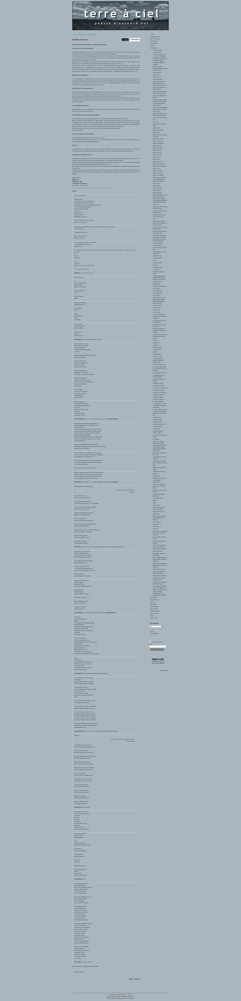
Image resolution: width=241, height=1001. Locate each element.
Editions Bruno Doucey (158, 130)
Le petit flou (155, 345)
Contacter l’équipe (154, 633)
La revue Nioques (157, 295)
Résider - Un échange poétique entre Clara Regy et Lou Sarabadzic (159, 517)
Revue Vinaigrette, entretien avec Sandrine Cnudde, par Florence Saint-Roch (160, 559)
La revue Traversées (157, 305)
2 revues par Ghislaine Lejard (159, 55)
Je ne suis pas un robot (156, 642)
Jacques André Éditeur (158, 243)
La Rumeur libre (156, 307)
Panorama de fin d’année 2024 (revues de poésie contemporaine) (159, 480)
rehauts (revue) (156, 513)
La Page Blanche (156, 284)
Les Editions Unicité (157, 422)
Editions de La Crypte (157, 141)
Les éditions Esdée (157, 52)
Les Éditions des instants (158, 390)
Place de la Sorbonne (157, 498)
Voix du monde (153, 41)
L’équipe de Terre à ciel (155, 611)
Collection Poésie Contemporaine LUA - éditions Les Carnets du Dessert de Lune (160, 109)
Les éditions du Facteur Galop (159, 392)
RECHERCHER (154, 623)
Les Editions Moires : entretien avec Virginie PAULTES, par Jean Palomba (159, 405)
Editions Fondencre (157, 152)
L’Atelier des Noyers (157, 255)
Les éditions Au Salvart (158, 383)
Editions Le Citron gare (158, 173)
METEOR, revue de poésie (159, 471)
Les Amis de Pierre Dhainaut (159, 364)
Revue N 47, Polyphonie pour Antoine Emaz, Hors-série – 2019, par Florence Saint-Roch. (160, 547)
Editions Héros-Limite (158, 161)
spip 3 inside (111, 994)
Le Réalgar (155, 352)
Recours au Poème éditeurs (159, 511)
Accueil (75, 34)
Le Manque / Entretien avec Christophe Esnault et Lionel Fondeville (159, 330)
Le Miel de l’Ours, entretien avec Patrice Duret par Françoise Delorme (160, 336)
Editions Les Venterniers (158, 175)
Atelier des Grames (157, 77)
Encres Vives (156, 204)
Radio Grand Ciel (154, 608)
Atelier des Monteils (157, 79)
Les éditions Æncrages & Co (159, 424)
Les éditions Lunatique (158, 397)
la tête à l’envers (156, 310)
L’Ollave (155, 260)
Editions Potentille (157, 190)
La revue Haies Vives (157, 293)
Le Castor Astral (156, 312)
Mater (154, 465)
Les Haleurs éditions (157, 426)
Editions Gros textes (157, 154)
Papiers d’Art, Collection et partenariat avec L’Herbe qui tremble (159, 486)
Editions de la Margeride (158, 143)
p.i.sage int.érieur (156, 476)
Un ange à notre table (155, 36)
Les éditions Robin (157, 417)
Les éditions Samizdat (157, 419)
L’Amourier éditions (157, 245)
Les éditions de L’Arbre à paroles (160, 388)
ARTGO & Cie (156, 74)
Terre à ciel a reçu (154, 613)
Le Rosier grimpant (157, 354)
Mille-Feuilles (153, 604)
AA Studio (113, 996)
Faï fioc (154, 219)
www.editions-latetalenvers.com (80, 185)
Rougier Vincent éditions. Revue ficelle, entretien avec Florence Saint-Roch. (160, 565)
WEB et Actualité (154, 606)
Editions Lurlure (156, 183)
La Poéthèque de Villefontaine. (159, 286)
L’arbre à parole (153, 43)
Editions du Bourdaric (158, 148)
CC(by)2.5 (131, 996)
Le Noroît (155, 340)
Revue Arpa (155, 528)
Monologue (155, 473)
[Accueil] (120, 30)
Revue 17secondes (157, 522)
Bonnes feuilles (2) (154, 599)
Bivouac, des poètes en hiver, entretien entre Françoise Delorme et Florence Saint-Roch (160, 83)
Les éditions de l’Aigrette (158, 385)
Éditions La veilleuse (157, 170)
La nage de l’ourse (157, 282)
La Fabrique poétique (157, 267)
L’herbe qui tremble (157, 258)
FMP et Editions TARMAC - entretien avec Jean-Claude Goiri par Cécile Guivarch (160, 223)
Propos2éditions (156, 505)
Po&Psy (155, 500)
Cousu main (155, 121)
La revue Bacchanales (157, 291)
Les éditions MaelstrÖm (158, 401)
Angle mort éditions (157, 72)
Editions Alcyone (156, 128)
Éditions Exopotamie (157, 150)
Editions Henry (156, 159)
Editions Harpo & (157, 157)
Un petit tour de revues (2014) (159, 575)
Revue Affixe (156, 524)
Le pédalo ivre (156, 342)
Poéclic (154, 503)
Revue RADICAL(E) (157, 551)
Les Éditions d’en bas (157, 50)
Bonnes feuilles (153, 597)
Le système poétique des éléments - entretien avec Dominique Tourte (158, 360)
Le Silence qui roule (157, 356)
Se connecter (117, 994)
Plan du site (123, 994)
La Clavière (155, 265)
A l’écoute (152, 602)
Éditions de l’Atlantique (158, 139)
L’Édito (151, 615)
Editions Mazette (156, 185)
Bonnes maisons (82, 34)
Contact (152, 631)
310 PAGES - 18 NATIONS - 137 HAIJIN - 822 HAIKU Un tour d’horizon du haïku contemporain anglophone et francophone (160, 60)
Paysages (152, 45)
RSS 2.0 (130, 994)
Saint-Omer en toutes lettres (159, 569)
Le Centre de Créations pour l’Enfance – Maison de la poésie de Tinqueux (160, 316)
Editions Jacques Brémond (159, 164)
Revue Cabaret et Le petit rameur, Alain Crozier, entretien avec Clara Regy (160, 533)
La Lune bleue (156, 269)
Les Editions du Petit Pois (158, 394)
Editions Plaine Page (157, 188)
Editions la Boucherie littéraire (159, 166)
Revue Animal (156, 526)
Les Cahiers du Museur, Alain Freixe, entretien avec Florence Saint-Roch (159, 368)
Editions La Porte (157, 168)
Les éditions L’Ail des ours (159, 399)
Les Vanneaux (156, 439)
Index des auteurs (154, 618)
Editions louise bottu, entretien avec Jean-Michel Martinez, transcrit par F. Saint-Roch (159, 179)
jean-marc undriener (121, 996)
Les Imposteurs (156, 428)
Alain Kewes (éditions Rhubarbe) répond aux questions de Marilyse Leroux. (160, 68)
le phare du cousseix (157, 347)
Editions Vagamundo (157, 192)
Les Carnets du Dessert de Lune (160, 372)
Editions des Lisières (157, 145)
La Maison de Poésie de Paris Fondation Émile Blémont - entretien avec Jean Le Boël (159, 277)
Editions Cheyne (156, 132)
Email (150, 644)
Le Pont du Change (157, 349)
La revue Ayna (156, 288)
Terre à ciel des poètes (155, 38)
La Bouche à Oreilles (157, 262)
